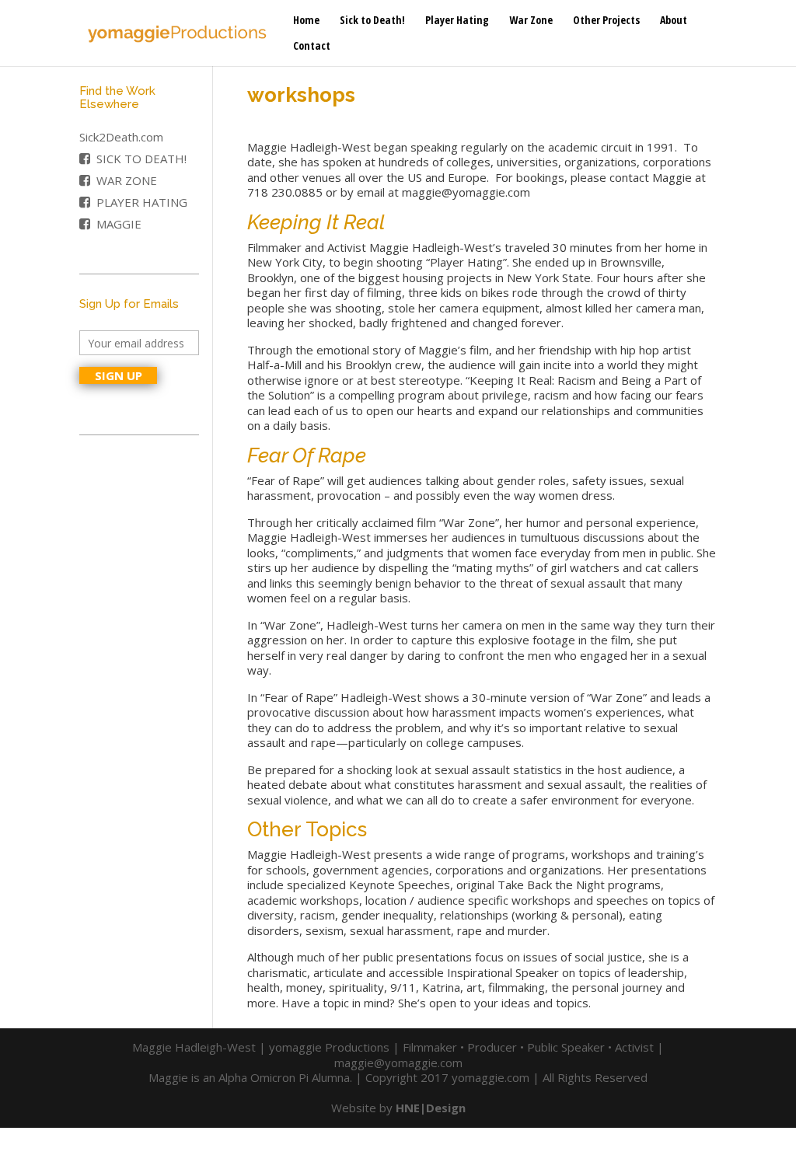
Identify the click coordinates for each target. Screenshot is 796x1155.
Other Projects (606, 21)
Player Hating (457, 21)
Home (306, 21)
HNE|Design (431, 1107)
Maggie (118, 224)
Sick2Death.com (121, 137)
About (673, 21)
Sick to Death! (372, 21)
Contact (311, 46)
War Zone (531, 21)
